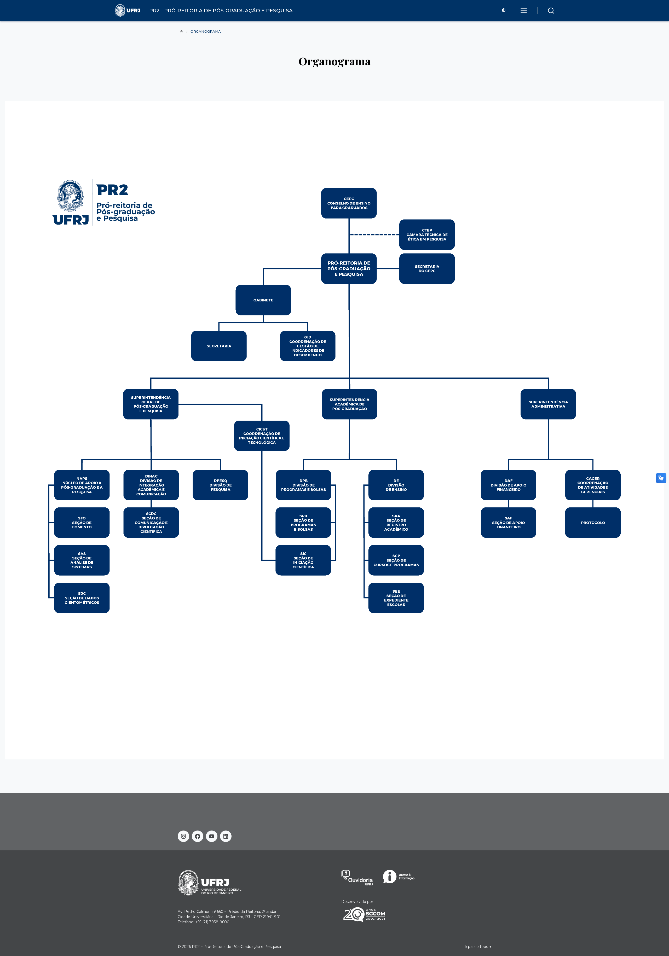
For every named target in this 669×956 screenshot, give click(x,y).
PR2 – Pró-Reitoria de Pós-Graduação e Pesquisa (236, 946)
